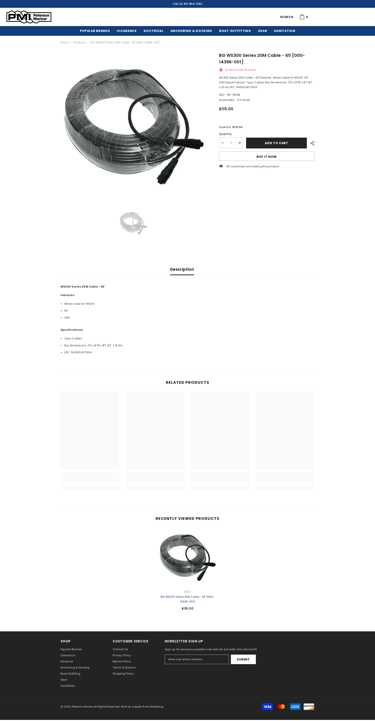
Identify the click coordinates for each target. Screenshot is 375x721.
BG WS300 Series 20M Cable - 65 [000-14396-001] (187, 599)
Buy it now (267, 157)
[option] (133, 125)
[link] (90, 480)
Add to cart (276, 143)
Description (182, 269)
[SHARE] (310, 143)
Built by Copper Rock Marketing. (142, 706)
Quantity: (225, 134)
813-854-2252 (193, 4)
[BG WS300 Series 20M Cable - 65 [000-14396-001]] (187, 557)
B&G (187, 592)
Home (65, 42)
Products (80, 42)
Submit (243, 659)
